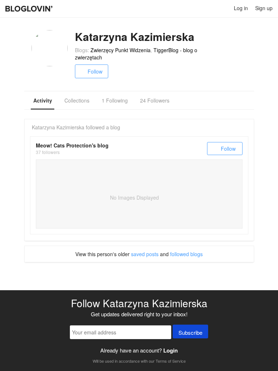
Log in (241, 8)
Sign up (264, 8)
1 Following (115, 100)
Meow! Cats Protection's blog (72, 145)
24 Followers (154, 100)
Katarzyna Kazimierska (58, 127)
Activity (42, 100)
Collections (76, 100)
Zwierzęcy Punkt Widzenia (120, 50)
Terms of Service (171, 361)
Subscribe (190, 332)
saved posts (145, 254)
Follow (95, 71)
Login (170, 350)
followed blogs (186, 254)
